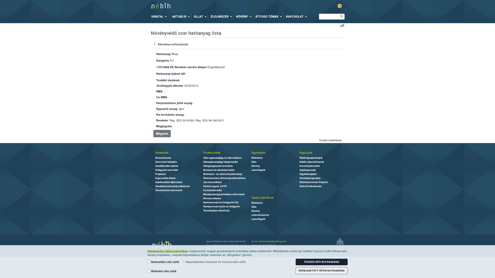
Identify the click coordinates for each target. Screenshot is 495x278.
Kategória (162, 60)
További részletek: (168, 80)
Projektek (160, 174)
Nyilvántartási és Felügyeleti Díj (220, 202)
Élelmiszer (257, 157)
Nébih (206, 6)
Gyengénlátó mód (340, 6)
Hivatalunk (161, 152)
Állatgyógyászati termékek (218, 166)
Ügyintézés (258, 152)
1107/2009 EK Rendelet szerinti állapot (181, 67)
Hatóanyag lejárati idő (170, 73)
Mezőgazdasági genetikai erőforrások (224, 194)
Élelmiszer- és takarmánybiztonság (222, 174)
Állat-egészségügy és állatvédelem (222, 157)
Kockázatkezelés (212, 190)
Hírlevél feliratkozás (311, 186)
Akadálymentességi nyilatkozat (172, 186)
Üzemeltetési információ (168, 190)
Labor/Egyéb (258, 170)
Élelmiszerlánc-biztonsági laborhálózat (224, 178)
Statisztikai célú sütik (164, 262)
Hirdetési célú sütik (163, 271)
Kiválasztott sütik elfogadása (322, 270)
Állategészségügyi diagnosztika (220, 162)
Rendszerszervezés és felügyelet (221, 206)
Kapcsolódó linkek (165, 178)
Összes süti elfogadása (321, 261)
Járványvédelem (212, 182)
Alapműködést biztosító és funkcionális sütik (215, 262)
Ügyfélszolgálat (308, 174)
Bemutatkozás (163, 157)
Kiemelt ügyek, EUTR (215, 186)
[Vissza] (155, 44)
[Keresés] (342, 16)
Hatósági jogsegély (310, 178)
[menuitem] (159, 16)
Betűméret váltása (342, 25)
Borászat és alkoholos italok (218, 170)
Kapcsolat (306, 152)
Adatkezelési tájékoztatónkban (168, 251)
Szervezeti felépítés (166, 162)
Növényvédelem (212, 198)
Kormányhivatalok (310, 166)
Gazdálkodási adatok (166, 166)
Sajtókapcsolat (308, 170)
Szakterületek (211, 152)
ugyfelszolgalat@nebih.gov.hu (272, 241)
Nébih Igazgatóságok (311, 157)
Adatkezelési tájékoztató (168, 182)
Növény (255, 166)
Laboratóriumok (260, 215)
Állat (253, 162)
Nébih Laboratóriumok (312, 162)
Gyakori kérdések (262, 197)
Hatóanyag (163, 54)
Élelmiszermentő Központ (314, 182)
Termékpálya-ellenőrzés (216, 210)
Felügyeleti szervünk (166, 170)
